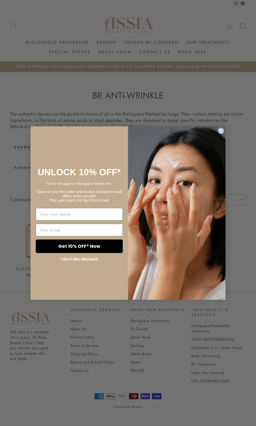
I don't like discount (79, 259)
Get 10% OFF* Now (79, 246)
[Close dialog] (221, 130)
